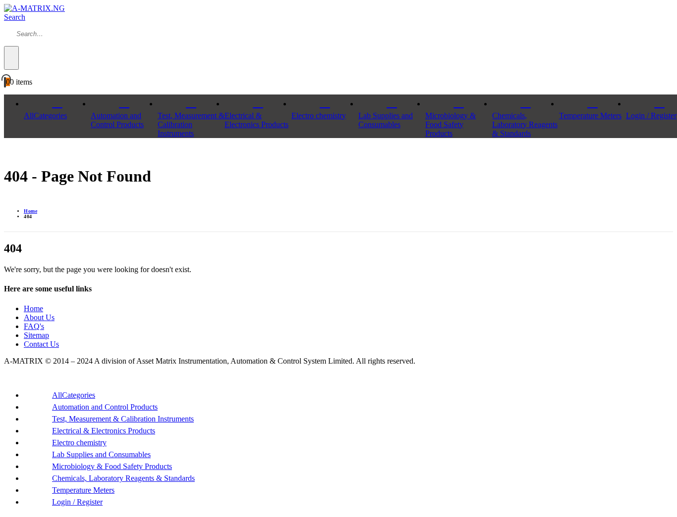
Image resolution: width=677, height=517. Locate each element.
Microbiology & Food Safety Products (450, 124)
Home (33, 308)
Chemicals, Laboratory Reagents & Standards (525, 124)
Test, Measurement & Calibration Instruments (191, 124)
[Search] (11, 58)
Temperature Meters (590, 115)
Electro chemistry (318, 115)
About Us (39, 317)
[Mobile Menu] (7, 152)
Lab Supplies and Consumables (385, 120)
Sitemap (36, 335)
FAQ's (34, 326)
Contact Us (41, 344)
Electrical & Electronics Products (256, 120)
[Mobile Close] (7, 378)
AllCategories (45, 115)
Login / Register (77, 502)
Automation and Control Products (117, 120)
